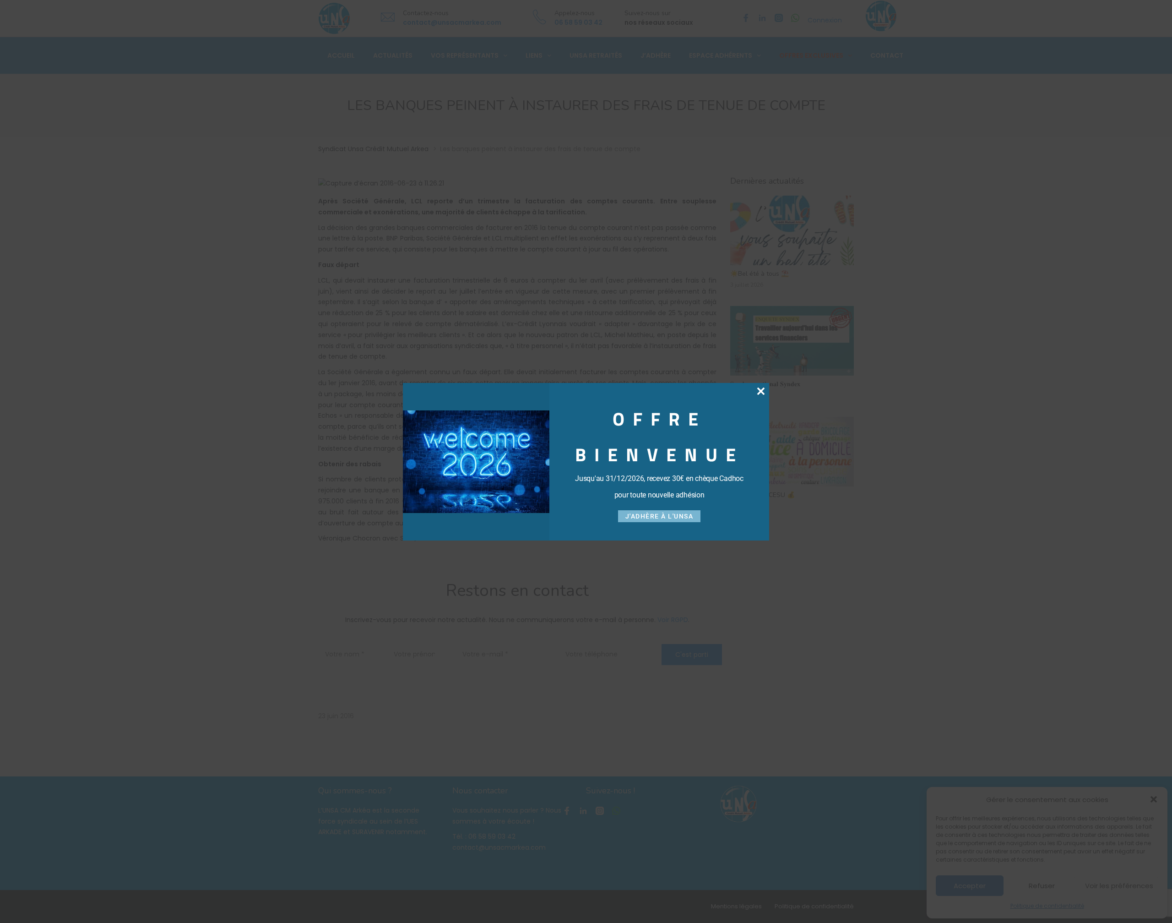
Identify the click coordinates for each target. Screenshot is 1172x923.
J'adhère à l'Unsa (659, 516)
